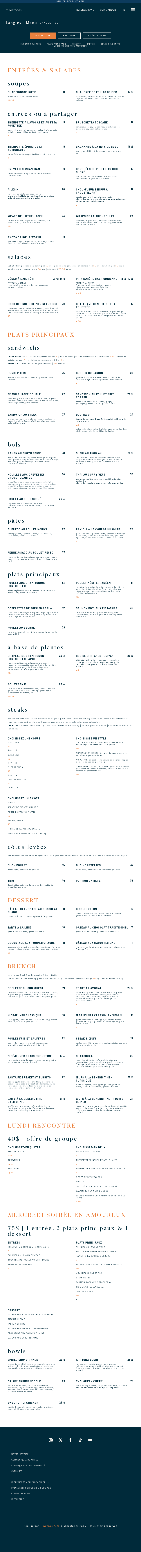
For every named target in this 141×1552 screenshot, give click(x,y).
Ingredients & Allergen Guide (28, 1482)
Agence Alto (51, 1525)
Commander (108, 10)
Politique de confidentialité (28, 1466)
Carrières (16, 1471)
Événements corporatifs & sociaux (31, 1488)
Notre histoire (19, 1454)
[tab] (43, 36)
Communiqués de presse (24, 1460)
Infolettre (17, 1499)
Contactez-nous (20, 1494)
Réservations (85, 10)
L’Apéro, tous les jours (70, 1)
